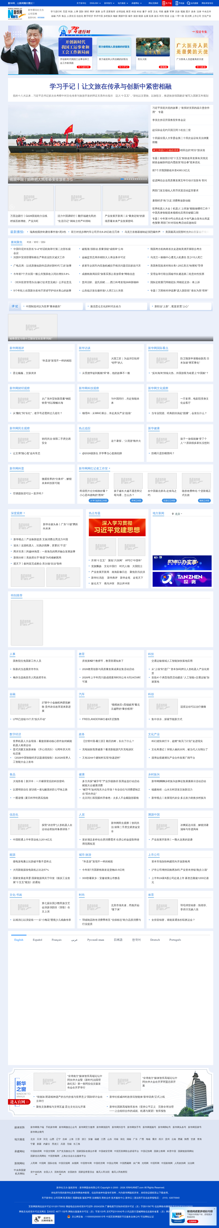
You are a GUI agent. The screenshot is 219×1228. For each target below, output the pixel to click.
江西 (103, 1139)
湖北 (122, 1139)
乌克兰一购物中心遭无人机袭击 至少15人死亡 (176, 257)
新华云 (128, 1198)
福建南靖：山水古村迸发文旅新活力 (172, 789)
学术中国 (98, 16)
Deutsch (155, 940)
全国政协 (72, 1172)
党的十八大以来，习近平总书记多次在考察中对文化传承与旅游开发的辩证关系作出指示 (63, 95)
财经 (86, 11)
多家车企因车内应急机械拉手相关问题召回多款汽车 (111, 265)
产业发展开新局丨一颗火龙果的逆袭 (172, 839)
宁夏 (32, 1144)
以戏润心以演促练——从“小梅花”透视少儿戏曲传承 (42, 919)
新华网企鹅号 (37, 1132)
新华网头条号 (179, 1127)
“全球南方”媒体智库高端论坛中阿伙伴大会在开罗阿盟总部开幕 (159, 1082)
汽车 (58, 16)
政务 (193, 11)
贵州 (167, 1139)
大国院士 (137, 566)
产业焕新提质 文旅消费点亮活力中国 (47, 539)
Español (37, 940)
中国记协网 (146, 1151)
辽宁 (58, 1139)
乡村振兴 (107, 16)
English (18, 940)
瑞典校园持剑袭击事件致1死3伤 (48, 232)
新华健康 (154, 428)
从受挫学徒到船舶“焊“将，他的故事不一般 (106, 373)
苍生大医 (142, 59)
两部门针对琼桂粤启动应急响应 (179, 222)
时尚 (162, 16)
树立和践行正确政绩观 (166, 150)
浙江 (84, 1139)
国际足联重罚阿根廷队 (163, 282)
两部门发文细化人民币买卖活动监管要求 (175, 190)
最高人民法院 (103, 1172)
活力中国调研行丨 (68, 216)
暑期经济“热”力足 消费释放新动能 (171, 200)
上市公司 (196, 16)
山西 (52, 1139)
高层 (65, 11)
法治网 (191, 1163)
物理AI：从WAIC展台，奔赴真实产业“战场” (106, 413)
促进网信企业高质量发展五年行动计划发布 (176, 180)
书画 (161, 11)
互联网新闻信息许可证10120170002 (47, 1206)
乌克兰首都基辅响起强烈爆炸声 (142, 232)
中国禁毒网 (53, 1156)
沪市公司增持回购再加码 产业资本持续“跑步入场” (180, 869)
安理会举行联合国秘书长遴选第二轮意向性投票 (177, 274)
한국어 (136, 940)
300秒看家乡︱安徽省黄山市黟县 (101, 878)
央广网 (136, 1163)
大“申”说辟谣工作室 (98, 500)
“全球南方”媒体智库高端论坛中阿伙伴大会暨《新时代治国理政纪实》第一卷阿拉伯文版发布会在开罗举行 (84, 1082)
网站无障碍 (153, 3)
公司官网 (32, 14)
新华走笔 (125, 577)
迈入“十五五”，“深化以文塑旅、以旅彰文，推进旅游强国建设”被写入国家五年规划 (161, 95)
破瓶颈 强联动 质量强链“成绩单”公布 (102, 249)
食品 (64, 16)
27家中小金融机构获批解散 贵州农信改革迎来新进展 (56, 706)
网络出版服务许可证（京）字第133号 (87, 1211)
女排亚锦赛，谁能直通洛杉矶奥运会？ (173, 919)
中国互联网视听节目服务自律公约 (123, 1217)
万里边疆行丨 (18, 216)
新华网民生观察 (20, 428)
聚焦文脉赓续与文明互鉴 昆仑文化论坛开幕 (61, 1106)
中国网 (42, 1163)
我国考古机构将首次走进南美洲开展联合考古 (176, 249)
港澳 (97, 11)
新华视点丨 (19, 539)
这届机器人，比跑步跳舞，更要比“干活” (43, 545)
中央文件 (206, 11)
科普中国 (171, 1151)
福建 (97, 1139)
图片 (188, 11)
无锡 (69, 1144)
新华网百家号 (195, 1127)
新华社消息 (97, 577)
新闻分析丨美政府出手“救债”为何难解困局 (37, 557)
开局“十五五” (98, 560)
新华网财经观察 (20, 388)
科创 (139, 11)
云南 (174, 1139)
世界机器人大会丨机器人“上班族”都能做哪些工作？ (181, 208)
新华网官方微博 (87, 1127)
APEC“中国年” (133, 560)
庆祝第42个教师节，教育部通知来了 (103, 660)
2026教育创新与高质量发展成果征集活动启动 (108, 669)
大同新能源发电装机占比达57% (31, 869)
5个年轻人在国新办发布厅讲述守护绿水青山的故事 (42, 290)
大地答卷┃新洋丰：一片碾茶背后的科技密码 (38, 781)
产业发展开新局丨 (115, 216)
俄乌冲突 (109, 583)
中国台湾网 (112, 1163)
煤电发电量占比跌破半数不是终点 (32, 861)
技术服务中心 (118, 1198)
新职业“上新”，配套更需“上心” (172, 306)
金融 (53, 16)
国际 (81, 11)
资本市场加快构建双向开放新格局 (171, 861)
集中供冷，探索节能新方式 (167, 719)
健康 (166, 11)
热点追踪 (84, 428)
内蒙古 (46, 1144)
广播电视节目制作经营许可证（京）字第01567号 (129, 1206)
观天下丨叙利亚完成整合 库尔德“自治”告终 (37, 563)
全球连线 (120, 11)
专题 (160, 112)
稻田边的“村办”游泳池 (192, 150)
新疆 (39, 1144)
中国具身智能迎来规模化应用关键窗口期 (175, 212)
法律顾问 (96, 1198)
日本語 (118, 940)
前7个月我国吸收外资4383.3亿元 (171, 170)
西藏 (180, 1139)
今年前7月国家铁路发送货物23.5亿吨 (103, 869)
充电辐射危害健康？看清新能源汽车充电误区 (108, 749)
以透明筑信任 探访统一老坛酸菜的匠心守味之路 (40, 789)
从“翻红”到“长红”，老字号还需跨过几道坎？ (37, 413)
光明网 (145, 1163)
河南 (116, 1139)
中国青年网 (86, 1163)
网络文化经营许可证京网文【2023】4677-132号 (43, 1211)
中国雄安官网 (105, 1151)
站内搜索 (194, 3)
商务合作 (106, 1198)
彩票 (151, 16)
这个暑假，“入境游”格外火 (126, 440)
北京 (32, 1139)
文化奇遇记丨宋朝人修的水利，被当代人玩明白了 (180, 749)
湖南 (129, 1139)
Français (57, 940)
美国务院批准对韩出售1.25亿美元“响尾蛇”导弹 (176, 265)
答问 (204, 180)
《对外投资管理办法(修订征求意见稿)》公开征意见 (42, 282)
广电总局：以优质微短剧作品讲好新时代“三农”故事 (42, 265)
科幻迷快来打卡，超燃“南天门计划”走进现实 (177, 741)
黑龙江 (55, 1144)
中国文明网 (49, 1151)
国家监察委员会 (86, 1172)
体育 (150, 11)
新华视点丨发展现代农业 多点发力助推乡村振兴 (179, 797)
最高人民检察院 (119, 1172)
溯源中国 (122, 16)
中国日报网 (64, 1163)
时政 (70, 11)
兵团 (63, 1144)
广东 (135, 1139)
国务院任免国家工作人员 (27, 660)
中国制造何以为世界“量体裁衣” (43, 306)
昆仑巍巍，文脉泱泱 (24, 373)
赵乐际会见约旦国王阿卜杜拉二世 (171, 130)
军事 (172, 11)
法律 (199, 11)
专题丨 (156, 158)
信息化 (79, 16)
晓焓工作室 (204, 500)
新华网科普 (17, 468)
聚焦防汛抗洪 (137, 572)
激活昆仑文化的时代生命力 (105, 306)
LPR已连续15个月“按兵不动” (29, 719)
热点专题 (94, 513)
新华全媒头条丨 (52, 524)
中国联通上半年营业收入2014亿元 (32, 839)
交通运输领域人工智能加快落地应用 (172, 660)
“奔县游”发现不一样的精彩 (57, 360)
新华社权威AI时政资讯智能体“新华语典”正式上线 (137, 1096)
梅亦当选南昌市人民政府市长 (29, 677)
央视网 (75, 1163)
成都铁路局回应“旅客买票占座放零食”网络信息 (108, 274)
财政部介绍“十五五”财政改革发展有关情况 (184, 158)
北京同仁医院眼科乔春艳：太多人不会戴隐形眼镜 (110, 797)
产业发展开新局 (100, 572)
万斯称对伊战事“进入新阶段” (174, 290)
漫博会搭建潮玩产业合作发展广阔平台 (173, 757)
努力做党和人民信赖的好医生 (113, 59)
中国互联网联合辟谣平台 (126, 1151)
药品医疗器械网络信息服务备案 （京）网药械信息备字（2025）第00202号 (164, 1211)
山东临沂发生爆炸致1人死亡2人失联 (102, 290)
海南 (148, 1139)
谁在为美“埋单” (199, 290)
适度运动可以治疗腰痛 (193, 706)
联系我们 (67, 1198)
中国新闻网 (167, 1163)
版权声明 (86, 1198)
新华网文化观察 (158, 388)
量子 (144, 11)
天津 (39, 1139)
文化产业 (206, 16)
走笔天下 (138, 577)
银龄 (115, 16)
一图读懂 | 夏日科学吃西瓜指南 (30, 797)
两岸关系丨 (19, 551)
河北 (45, 1139)
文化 (155, 11)
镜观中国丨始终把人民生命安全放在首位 (41, 179)
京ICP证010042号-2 (116, 1211)
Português (175, 940)
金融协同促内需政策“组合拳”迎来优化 (176, 162)
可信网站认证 (147, 1217)
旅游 (135, 16)
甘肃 (193, 1139)
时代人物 (124, 566)
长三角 (76, 1144)
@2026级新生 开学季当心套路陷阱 (102, 453)
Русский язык (95, 940)
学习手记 (123, 67)
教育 (128, 11)
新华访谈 (84, 347)
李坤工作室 (136, 500)
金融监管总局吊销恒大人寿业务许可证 (104, 257)
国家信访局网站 (38, 1156)
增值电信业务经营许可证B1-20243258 (85, 1206)
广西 (141, 1139)
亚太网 (188, 16)
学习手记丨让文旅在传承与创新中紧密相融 (111, 86)
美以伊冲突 (123, 583)
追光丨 (17, 545)
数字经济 (88, 16)
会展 (146, 16)
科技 (134, 11)
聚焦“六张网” (115, 560)
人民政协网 (180, 1163)
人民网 (33, 1163)
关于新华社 (81, 3)
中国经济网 (99, 1163)
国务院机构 (60, 1172)
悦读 (167, 16)
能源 (141, 16)
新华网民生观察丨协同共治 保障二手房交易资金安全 (125, 827)
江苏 (77, 1139)
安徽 (90, 1139)
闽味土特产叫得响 (80, 221)
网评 (92, 11)
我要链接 (77, 1198)
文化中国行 (110, 566)
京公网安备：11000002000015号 (89, 1217)
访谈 (177, 11)
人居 (82, 814)
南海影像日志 (119, 572)
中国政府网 (36, 1151)
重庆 (154, 1139)
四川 (161, 1139)
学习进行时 (56, 11)
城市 (130, 16)
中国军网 (154, 1163)
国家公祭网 (159, 1151)
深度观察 (16, 513)
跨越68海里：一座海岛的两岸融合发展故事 (50, 551)
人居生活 (71, 16)
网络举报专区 (207, 3)
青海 (199, 1139)
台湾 (103, 11)
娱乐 (156, 16)
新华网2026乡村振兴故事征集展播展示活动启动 (179, 781)
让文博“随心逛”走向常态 (26, 453)
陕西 (186, 1139)
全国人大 (48, 1172)
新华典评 (112, 577)
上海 (71, 1139)
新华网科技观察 (89, 388)
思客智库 (110, 11)
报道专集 (201, 31)
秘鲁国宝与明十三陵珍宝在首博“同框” (31, 338)
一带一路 (179, 16)
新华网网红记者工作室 (93, 468)
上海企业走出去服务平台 (73, 1156)
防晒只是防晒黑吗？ (163, 453)
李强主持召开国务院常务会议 (169, 120)
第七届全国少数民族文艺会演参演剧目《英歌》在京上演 (56, 907)
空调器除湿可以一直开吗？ (28, 493)
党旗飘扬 (96, 566)
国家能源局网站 (186, 1151)
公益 (172, 16)
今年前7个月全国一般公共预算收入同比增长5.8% (41, 274)
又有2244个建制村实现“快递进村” (101, 757)
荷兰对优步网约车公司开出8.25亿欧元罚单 (95, 232)
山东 (109, 1139)
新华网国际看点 (158, 347)
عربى (74, 940)
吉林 (65, 1139)
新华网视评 (17, 347)
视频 (183, 11)
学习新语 (201, 67)
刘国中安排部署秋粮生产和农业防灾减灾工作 (39, 257)
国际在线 (52, 1163)
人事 (76, 11)
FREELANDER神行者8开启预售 (100, 719)
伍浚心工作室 (169, 500)
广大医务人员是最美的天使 (190, 59)
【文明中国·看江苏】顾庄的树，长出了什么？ (108, 741)
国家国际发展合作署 (87, 1151)
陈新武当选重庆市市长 (26, 669)
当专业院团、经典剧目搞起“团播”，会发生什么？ (179, 413)
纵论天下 (96, 583)
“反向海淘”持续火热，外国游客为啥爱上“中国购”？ (180, 373)
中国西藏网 (125, 1163)
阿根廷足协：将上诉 (188, 282)
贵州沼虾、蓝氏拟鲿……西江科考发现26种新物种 (110, 282)
